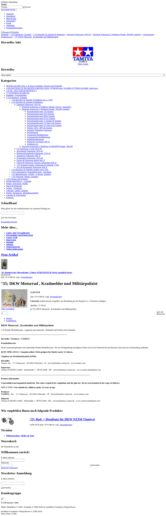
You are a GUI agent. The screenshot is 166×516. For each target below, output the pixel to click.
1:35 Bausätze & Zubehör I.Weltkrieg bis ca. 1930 (32, 100)
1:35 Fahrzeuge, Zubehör (21, 34)
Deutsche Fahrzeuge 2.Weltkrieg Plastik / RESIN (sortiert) (117, 34)
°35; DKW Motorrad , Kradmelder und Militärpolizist (36, 37)
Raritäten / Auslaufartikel (16, 95)
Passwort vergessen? (9, 468)
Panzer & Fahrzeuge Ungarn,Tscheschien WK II (36, 163)
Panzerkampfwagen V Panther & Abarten (44, 121)
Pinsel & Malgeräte (14, 186)
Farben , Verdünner (14, 188)
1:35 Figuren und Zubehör (17, 179)
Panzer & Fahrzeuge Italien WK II (31, 160)
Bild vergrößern (7, 309)
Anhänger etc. (33, 144)
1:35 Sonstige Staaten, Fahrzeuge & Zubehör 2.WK (38, 165)
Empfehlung (11, 321)
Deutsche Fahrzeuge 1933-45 (79, 34)
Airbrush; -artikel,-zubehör (17, 191)
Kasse (8, 23)
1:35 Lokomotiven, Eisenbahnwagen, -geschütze (31, 172)
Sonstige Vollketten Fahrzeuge (39, 130)
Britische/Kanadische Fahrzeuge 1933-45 (33, 153)
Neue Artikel (9, 254)
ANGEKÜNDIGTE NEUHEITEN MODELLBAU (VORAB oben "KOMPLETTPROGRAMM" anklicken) (52, 88)
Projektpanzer (32, 132)
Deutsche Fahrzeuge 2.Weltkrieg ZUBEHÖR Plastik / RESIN (47, 146)
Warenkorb (10, 16)
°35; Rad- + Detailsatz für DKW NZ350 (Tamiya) (62, 419)
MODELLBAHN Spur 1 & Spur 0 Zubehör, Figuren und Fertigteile (34, 86)
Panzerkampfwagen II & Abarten (40, 114)
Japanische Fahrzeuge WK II (28, 156)
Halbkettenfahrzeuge (35, 139)
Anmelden (10, 25)
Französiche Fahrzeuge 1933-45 (30, 158)
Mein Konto (11, 18)
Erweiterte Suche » (9, 9)
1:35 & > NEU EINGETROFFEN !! (21, 91)
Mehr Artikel (83, 64)
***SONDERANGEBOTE (17, 93)
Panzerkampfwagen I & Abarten (40, 111)
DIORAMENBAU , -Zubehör (18, 181)
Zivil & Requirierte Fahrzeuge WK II (32, 167)
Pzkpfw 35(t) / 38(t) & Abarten (39, 128)
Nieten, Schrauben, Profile (17, 184)
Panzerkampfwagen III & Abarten (41, 116)
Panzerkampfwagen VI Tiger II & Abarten (44, 125)
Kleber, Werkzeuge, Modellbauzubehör (22, 193)
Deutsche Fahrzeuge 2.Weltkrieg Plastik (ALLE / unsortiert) (46, 107)
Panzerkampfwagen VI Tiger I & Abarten (44, 123)
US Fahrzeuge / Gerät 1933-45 (29, 149)
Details (9, 318)
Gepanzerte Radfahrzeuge (37, 135)
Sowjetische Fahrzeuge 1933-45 (30, 151)
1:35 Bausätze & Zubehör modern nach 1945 (29, 170)
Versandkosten (26, 277)
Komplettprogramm (14, 28)
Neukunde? (11, 21)
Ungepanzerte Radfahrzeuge (38, 137)
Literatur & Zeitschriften (16, 195)
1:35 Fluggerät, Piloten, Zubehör (24, 177)
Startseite (10, 14)
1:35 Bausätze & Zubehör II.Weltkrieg (49, 34)
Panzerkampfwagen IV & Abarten (41, 118)
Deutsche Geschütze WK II (38, 142)
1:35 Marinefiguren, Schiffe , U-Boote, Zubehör (31, 174)
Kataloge (10, 198)
